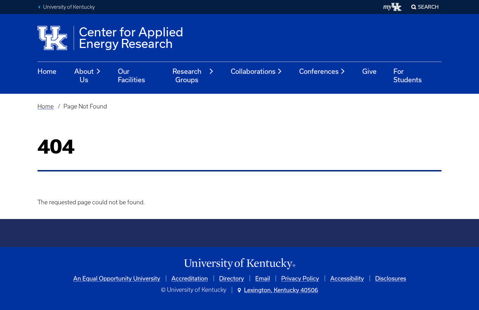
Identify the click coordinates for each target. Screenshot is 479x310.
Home (47, 71)
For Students (407, 75)
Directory (231, 278)
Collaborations (253, 71)
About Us (84, 75)
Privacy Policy (300, 278)
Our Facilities (131, 75)
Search (428, 7)
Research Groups (187, 75)
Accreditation (189, 278)
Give (369, 71)
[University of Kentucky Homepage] (239, 264)
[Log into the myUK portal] (393, 7)
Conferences (319, 71)
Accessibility (347, 278)
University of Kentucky (69, 7)
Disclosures (390, 278)
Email (262, 278)
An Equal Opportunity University (116, 278)
